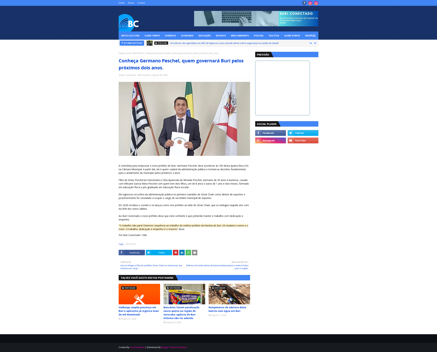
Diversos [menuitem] (170, 35)
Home (122, 2)
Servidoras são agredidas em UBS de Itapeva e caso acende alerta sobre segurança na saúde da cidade (224, 43)
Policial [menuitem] (259, 35)
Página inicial (125, 53)
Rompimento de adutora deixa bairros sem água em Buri (227, 309)
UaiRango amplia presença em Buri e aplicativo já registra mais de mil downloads (139, 311)
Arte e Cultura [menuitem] (130, 35)
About (131, 2)
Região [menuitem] (309, 35)
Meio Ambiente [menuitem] (240, 35)
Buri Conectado (128, 75)
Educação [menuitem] (205, 35)
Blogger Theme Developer (174, 347)
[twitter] (303, 133)
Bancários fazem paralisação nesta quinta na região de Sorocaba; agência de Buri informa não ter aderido (181, 313)
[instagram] (310, 3)
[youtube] (303, 140)
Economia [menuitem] (187, 35)
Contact (141, 2)
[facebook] (304, 3)
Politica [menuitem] (274, 35)
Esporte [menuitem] (221, 35)
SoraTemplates (137, 347)
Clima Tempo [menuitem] (152, 35)
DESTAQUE (138, 53)
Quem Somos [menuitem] (292, 35)
